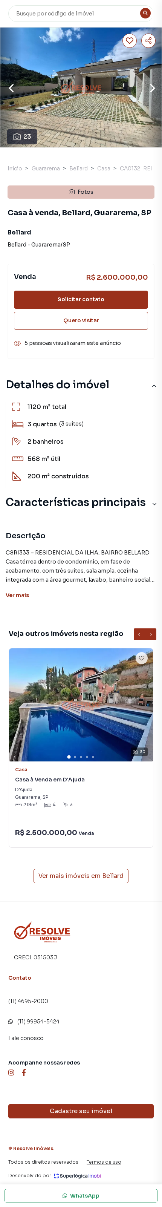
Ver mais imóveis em (81, 876)
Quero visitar (81, 320)
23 (27, 137)
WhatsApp (84, 1195)
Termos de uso (104, 1162)
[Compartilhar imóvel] (148, 41)
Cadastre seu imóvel (81, 1111)
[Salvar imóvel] (129, 41)
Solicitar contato (81, 299)
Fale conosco (26, 1038)
